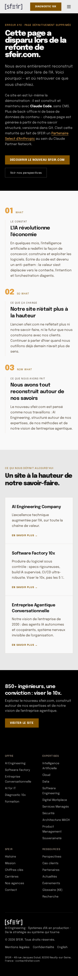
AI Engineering (15, 763)
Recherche (50, 896)
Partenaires (50, 870)
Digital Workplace (54, 800)
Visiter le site (22, 723)
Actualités (49, 876)
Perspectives (51, 856)
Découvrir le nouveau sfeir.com (37, 159)
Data (45, 781)
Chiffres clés (14, 870)
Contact (11, 890)
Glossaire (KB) (52, 890)
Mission (10, 863)
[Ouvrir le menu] (69, 6)
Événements (51, 883)
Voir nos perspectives (26, 173)
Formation (12, 801)
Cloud (46, 775)
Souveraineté (52, 838)
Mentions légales (17, 947)
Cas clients (50, 863)
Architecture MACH (56, 820)
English (62, 947)
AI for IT (10, 788)
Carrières (12, 876)
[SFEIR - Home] (13, 7)
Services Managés (55, 806)
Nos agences (14, 883)
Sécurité (48, 813)
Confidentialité (43, 947)
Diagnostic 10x (45, 6)
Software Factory (17, 770)
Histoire (10, 856)
